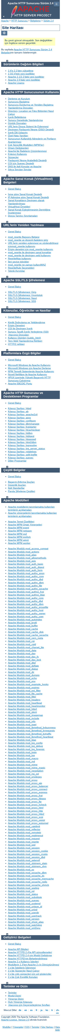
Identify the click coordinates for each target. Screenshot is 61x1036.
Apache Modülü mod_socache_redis (27, 881)
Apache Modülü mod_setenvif (24, 860)
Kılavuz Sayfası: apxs (19, 417)
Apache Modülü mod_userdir (23, 912)
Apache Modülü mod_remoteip (24, 832)
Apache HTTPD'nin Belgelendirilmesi (27, 958)
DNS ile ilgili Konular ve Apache (24, 166)
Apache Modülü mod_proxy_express (27, 792)
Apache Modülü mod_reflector (24, 829)
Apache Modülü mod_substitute (25, 897)
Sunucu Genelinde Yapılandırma (25, 120)
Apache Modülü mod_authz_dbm (26, 604)
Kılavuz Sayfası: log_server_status (26, 448)
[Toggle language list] (4, 33)
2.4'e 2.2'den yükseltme (20, 70)
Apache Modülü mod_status (23, 894)
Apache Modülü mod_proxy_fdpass (27, 798)
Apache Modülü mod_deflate (23, 665)
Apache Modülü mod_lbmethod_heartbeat (30, 736)
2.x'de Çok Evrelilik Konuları (23, 977)
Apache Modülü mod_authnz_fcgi (26, 591)
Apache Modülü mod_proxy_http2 (26, 814)
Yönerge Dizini (16, 999)
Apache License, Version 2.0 (15, 1020)
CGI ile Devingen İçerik (20, 328)
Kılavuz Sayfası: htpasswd (22, 439)
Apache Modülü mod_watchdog (25, 925)
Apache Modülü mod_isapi (22, 724)
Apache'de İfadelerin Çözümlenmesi (27, 151)
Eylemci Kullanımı (17, 154)
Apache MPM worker (19, 543)
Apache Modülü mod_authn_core (26, 576)
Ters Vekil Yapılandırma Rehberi (25, 341)
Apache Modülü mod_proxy (22, 780)
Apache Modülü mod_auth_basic (25, 564)
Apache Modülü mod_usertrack (25, 915)
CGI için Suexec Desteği (21, 163)
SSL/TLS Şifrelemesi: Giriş (22, 292)
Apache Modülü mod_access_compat (28, 548)
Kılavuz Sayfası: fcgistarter (22, 426)
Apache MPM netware (20, 530)
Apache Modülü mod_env (21, 681)
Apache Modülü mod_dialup (23, 669)
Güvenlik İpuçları (17, 485)
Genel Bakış (14, 188)
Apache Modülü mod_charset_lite (26, 647)
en (26, 1010)
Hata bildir (57, 1028)
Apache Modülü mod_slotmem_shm (27, 866)
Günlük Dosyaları (17, 123)
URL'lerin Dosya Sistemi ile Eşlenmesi (28, 126)
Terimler (12, 992)
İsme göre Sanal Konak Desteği (25, 194)
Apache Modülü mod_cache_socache (28, 635)
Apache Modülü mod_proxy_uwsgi (26, 820)
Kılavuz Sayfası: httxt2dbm (22, 442)
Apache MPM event (18, 527)
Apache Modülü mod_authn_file (25, 585)
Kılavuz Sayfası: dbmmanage (23, 423)
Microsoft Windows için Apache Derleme (29, 368)
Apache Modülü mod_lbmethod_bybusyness (32, 727)
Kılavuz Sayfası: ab (18, 411)
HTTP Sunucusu (19, 20)
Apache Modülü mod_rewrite (23, 841)
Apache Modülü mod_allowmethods (27, 557)
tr (52, 1010)
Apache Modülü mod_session (24, 847)
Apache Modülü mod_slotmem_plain (27, 863)
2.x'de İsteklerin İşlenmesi (22, 967)
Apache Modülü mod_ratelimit (24, 826)
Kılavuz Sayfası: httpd (19, 408)
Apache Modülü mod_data (22, 650)
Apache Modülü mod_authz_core (26, 598)
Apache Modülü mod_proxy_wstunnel (28, 823)
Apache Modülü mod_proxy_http (25, 811)
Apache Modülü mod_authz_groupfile (28, 607)
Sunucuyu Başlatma (18, 101)
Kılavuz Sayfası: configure (22, 420)
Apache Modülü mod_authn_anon (26, 573)
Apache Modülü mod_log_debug (25, 746)
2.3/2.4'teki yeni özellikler (21, 73)
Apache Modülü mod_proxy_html (25, 807)
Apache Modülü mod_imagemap (25, 715)
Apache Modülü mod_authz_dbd (25, 601)
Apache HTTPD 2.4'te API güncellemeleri (30, 952)
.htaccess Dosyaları (18, 334)
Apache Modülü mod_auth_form (25, 570)
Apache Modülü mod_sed (21, 844)
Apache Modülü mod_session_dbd (26, 857)
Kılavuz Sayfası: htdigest (21, 436)
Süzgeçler (13, 157)
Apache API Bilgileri (18, 949)
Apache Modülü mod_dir (21, 672)
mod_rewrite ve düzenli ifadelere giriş (28, 240)
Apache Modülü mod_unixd (22, 909)
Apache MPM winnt (18, 540)
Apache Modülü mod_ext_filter (24, 690)
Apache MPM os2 (17, 534)
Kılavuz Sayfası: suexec (20, 457)
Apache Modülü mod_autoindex (25, 619)
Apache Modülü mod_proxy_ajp (25, 783)
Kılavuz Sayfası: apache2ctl (22, 414)
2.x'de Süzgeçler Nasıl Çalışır (23, 970)
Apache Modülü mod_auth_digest (26, 567)
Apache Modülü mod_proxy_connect (27, 789)
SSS (27, 1027)
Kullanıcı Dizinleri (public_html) (24, 337)
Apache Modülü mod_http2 (22, 709)
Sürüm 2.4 (48, 20)
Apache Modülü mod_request (24, 838)
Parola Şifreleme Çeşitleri (21, 491)
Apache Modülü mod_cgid (22, 644)
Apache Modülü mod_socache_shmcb (28, 885)
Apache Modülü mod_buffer (23, 625)
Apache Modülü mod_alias (22, 554)
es (31, 1010)
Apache (5, 20)
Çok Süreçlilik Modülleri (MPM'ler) (26, 145)
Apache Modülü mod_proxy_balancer (28, 786)
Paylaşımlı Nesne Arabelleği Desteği (27, 160)
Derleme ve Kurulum (19, 98)
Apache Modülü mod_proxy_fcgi (25, 795)
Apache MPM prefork (19, 537)
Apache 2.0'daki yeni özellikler (24, 79)
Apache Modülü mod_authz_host (25, 610)
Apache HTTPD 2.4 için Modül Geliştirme (30, 955)
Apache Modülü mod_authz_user (26, 616)
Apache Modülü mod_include (23, 718)
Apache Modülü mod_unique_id (25, 906)
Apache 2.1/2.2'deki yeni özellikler (26, 76)
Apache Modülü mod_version (23, 919)
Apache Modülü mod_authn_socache (28, 588)
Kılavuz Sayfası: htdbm (20, 433)
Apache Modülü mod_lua (21, 755)
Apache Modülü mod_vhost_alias (26, 922)
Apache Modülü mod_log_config (25, 743)
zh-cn (57, 1011)
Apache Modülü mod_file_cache (25, 693)
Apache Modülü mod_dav (21, 653)
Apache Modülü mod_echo (22, 678)
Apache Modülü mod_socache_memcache (31, 878)
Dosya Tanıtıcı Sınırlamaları (23, 215)
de (20, 1010)
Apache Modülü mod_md (21, 761)
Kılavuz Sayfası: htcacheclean (24, 430)
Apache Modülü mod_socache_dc (26, 875)
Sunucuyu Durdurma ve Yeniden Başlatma (30, 104)
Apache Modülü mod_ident (22, 712)
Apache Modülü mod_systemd (24, 903)
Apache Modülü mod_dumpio (23, 675)
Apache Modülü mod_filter (22, 696)
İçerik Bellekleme (17, 117)
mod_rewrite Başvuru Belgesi (23, 237)
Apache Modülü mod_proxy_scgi (25, 817)
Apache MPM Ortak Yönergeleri (25, 524)
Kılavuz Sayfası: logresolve (22, 445)
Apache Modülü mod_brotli (22, 622)
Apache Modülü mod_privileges (25, 776)
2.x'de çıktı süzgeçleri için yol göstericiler (29, 974)
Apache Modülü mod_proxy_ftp (25, 801)
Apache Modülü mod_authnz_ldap (26, 594)
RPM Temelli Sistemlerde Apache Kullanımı (31, 371)
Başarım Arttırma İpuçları (21, 482)
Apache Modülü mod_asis (22, 561)
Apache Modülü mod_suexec (23, 900)
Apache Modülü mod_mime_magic (26, 767)
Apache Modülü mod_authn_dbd (25, 579)
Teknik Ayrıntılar (16, 271)
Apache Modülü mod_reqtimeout (25, 835)
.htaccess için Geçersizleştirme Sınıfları (29, 1005)
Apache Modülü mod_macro (23, 758)
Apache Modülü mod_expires (23, 687)
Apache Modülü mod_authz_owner (26, 613)
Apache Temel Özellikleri (21, 521)
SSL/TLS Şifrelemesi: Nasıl (22, 298)
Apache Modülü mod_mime (22, 764)
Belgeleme (35, 20)
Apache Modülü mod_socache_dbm (27, 872)
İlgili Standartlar (16, 488)
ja (41, 1010)
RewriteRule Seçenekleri (21, 267)
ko (47, 1010)
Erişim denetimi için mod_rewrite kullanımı (30, 249)
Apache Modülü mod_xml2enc (24, 928)
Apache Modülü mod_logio (22, 752)
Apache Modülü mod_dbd (22, 662)
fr (36, 1010)
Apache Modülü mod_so (21, 869)
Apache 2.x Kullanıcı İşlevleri (23, 961)
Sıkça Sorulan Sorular (19, 169)
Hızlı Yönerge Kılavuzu (20, 1002)
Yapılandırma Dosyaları (20, 107)
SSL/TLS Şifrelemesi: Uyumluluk (25, 295)
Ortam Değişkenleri (18, 148)
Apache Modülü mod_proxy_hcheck (27, 804)
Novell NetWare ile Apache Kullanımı (27, 374)
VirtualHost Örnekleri (19, 206)
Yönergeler (18, 1027)
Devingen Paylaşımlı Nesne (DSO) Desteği (31, 129)
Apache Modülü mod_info (21, 721)
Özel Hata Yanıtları (18, 135)
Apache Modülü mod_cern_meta (25, 638)
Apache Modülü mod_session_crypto (28, 854)
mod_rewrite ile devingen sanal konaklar (29, 252)
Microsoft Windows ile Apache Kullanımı (29, 365)
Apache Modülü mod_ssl (21, 891)
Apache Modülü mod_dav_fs (23, 656)
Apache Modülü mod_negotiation (25, 770)
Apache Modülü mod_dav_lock (24, 659)
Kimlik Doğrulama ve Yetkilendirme (26, 322)
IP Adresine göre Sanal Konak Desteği (28, 197)
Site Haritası (47, 1027)
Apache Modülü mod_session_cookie (28, 851)
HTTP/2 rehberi (16, 344)
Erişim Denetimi (16, 325)
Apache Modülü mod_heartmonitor (26, 706)
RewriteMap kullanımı (19, 258)
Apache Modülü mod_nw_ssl (23, 773)
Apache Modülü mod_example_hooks (28, 684)
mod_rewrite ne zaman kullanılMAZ (27, 264)
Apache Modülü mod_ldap (22, 740)
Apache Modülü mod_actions (23, 551)
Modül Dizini (14, 995)
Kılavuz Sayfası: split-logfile (22, 454)
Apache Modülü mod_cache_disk (26, 632)
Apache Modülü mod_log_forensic (26, 749)
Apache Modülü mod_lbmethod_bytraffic (29, 733)
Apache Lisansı (16, 83)
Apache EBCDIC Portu (20, 383)
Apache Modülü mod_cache (23, 628)
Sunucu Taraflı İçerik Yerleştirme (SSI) (28, 331)
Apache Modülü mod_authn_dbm (26, 582)
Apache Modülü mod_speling (23, 888)
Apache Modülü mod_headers (24, 699)
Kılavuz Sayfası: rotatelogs (22, 451)
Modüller (7, 1027)
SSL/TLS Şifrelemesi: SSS (22, 301)
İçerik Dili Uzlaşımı (18, 132)
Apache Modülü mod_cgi (21, 641)
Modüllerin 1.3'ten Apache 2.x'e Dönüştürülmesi (33, 964)
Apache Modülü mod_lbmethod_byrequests (31, 730)
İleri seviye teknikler (18, 261)
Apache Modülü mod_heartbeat (25, 703)
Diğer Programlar (17, 460)
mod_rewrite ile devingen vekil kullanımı (29, 255)
